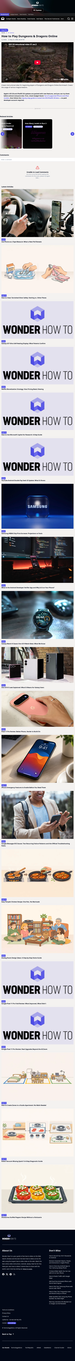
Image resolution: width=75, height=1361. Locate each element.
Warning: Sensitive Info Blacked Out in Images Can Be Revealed (60, 1302)
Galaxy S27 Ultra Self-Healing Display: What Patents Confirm (23, 343)
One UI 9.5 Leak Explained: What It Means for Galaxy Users (22, 687)
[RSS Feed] (14, 1274)
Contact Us (5, 1316)
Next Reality (23, 14)
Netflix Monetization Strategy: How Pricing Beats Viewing (22, 389)
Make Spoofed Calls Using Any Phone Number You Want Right (60, 1297)
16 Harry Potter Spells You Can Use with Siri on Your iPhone (59, 1272)
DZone (69, 1348)
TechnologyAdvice (16, 1348)
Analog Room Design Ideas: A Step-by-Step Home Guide (21, 958)
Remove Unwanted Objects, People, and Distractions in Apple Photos (60, 1262)
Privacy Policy (6, 1313)
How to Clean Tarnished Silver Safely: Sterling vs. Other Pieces (23, 298)
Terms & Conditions (8, 1310)
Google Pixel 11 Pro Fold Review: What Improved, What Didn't (23, 1004)
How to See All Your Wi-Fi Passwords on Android (60, 1256)
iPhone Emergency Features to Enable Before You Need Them (23, 788)
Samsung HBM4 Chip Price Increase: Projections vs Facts (21, 533)
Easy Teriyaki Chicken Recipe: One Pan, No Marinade (20, 902)
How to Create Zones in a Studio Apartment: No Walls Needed (23, 1105)
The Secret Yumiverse (51, 19)
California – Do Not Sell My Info (11, 1320)
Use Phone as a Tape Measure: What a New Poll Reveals (21, 242)
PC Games (37, 10)
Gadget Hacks (14, 14)
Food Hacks (31, 19)
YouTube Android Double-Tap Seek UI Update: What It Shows (23, 480)
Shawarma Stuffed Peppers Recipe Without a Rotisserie (21, 1217)
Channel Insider (59, 1348)
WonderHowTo (5, 14)
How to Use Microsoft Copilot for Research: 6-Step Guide (21, 435)
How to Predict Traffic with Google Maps (59, 1277)
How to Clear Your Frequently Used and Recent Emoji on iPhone (59, 1292)
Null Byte (30, 14)
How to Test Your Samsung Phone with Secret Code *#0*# (61, 1287)
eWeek (39, 1348)
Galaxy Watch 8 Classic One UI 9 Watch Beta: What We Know (23, 644)
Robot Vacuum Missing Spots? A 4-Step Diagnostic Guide (22, 1161)
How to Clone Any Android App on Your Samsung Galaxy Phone (59, 1267)
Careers (8, 1323)
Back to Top (7, 1334)
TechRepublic (29, 1348)
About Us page (27, 1269)
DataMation (47, 1348)
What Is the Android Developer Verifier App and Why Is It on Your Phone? (27, 588)
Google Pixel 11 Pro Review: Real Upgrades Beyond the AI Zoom (24, 1049)
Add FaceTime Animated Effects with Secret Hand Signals (60, 1282)
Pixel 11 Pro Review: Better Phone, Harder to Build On (20, 732)
